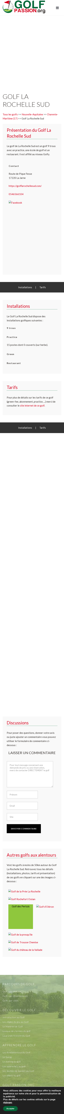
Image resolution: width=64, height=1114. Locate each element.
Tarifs (42, 287)
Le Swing (7, 1057)
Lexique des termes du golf (17, 1031)
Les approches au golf (14, 1066)
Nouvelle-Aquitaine (32, 114)
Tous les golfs (10, 114)
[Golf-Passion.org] (24, 6)
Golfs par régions (12, 991)
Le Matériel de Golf (13, 1026)
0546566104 (16, 194)
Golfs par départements (15, 996)
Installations (25, 287)
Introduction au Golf (14, 1017)
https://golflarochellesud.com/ (25, 185)
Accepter (10, 1108)
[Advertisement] (32, 51)
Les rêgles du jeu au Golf (16, 1021)
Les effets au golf (12, 1075)
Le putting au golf (12, 1061)
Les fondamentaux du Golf (16, 1052)
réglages (7, 1102)
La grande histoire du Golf (16, 1035)
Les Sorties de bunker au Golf (18, 1071)
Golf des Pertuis (21, 906)
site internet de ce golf (32, 405)
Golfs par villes (11, 1000)
